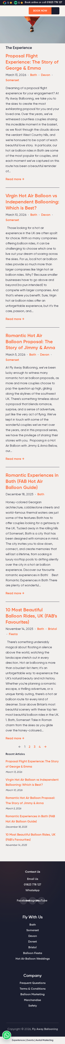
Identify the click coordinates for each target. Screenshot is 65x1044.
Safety (32, 1005)
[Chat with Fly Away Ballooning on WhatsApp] (6, 1035)
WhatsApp (32, 890)
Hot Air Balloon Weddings (33, 958)
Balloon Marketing (32, 994)
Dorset (32, 941)
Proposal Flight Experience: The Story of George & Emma (32, 62)
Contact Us (32, 872)
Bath (33, 75)
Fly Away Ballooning (45, 1029)
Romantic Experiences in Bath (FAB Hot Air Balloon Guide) (32, 481)
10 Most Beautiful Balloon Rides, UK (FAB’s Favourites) (31, 616)
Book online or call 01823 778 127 (43, 2)
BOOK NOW (40, 11)
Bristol (52, 629)
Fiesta (13, 634)
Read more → (15, 179)
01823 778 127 (32, 884)
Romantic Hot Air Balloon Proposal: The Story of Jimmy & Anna (30, 341)
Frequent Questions (33, 983)
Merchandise (32, 1000)
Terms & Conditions (33, 988)
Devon (45, 75)
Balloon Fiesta (32, 953)
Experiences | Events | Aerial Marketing (32, 1040)
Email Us (32, 879)
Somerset (12, 80)
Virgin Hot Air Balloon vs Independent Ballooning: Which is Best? (32, 202)
